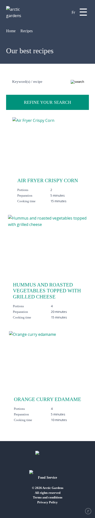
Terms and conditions (47, 497)
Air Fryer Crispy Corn (47, 180)
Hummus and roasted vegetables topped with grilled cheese (47, 291)
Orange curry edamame (47, 399)
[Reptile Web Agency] (88, 511)
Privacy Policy (47, 502)
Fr (73, 12)
